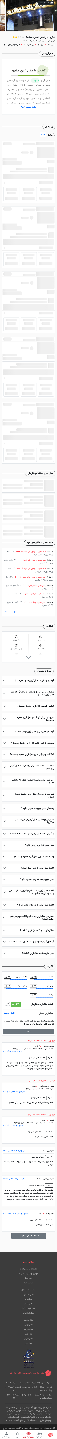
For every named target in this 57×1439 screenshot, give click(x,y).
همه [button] (43, 134)
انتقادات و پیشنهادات (28, 1269)
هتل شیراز (28, 1338)
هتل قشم (29, 1304)
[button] (46, 3)
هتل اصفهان (29, 1294)
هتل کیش (28, 1325)
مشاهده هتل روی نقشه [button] (14, 612)
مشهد (35, 80)
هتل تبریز (28, 1334)
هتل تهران (28, 1329)
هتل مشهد (28, 1320)
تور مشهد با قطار (28, 1308)
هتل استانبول (28, 1313)
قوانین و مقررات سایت (28, 1273)
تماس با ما (28, 1283)
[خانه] (51, 1435)
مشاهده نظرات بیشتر (28, 1236)
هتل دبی (28, 1343)
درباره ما (28, 1278)
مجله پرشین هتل (28, 1290)
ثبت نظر (28, 1032)
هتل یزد (28, 1299)
